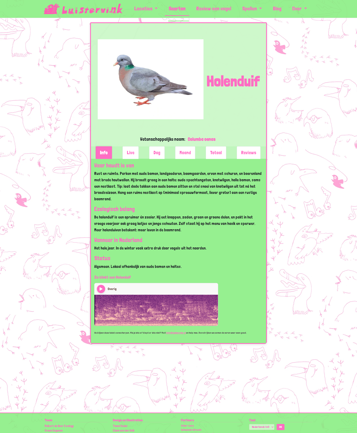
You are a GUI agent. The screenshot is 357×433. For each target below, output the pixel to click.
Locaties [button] (143, 8)
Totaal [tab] (216, 152)
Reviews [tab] (248, 152)
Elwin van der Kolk (123, 430)
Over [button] (297, 8)
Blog (277, 8)
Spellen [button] (250, 8)
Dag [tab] (157, 152)
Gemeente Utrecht (191, 429)
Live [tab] (130, 152)
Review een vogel (213, 8)
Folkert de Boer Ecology (59, 426)
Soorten (177, 8)
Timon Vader (120, 426)
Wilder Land (187, 425)
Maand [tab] (185, 152)
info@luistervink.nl (176, 332)
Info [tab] (104, 152)
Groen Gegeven (54, 430)
